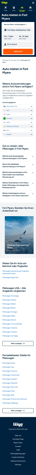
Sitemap (18, 465)
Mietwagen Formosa (9, 371)
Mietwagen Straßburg (10, 403)
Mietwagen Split (8, 395)
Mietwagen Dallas (8, 316)
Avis (7, 110)
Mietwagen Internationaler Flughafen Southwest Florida (15, 272)
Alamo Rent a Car (11, 106)
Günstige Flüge (18, 439)
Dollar (8, 114)
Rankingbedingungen (18, 454)
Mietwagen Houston (9, 332)
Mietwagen (5, 60)
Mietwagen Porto (8, 391)
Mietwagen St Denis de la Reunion (14, 399)
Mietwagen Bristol (8, 308)
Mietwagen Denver (9, 320)
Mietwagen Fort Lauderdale (12, 324)
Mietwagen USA (14, 60)
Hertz (8, 122)
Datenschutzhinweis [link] (18, 461)
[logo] (4, 2)
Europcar (9, 118)
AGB (18, 450)
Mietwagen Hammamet (10, 375)
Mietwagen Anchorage (10, 296)
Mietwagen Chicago (9, 312)
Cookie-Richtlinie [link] (18, 457)
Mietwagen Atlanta (9, 300)
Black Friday (18, 443)
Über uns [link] (18, 435)
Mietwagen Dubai (8, 363)
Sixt (7, 130)
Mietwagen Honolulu (9, 328)
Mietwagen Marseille (9, 383)
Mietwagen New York (10, 387)
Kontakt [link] (18, 446)
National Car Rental (12, 126)
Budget (8, 134)
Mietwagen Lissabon (9, 379)
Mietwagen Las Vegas (10, 336)
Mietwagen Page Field (10, 277)
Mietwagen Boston (9, 304)
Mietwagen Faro (8, 367)
